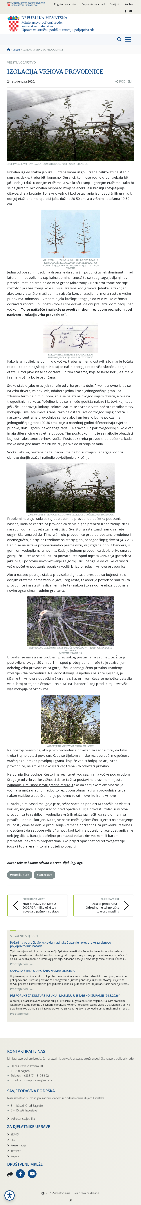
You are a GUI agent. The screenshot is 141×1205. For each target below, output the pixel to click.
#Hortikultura (19, 875)
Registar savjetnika (65, 4)
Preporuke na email (93, 4)
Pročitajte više (19, 964)
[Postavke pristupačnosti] (9, 1195)
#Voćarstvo (44, 875)
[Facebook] (125, 11)
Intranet (15, 1151)
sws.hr (71, 1200)
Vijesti (16, 49)
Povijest (114, 4)
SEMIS (14, 1134)
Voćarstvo (27, 62)
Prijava (14, 1156)
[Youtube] (131, 11)
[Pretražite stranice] (119, 39)
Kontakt (129, 4)
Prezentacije (18, 1145)
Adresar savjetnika (22, 1119)
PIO (12, 1140)
